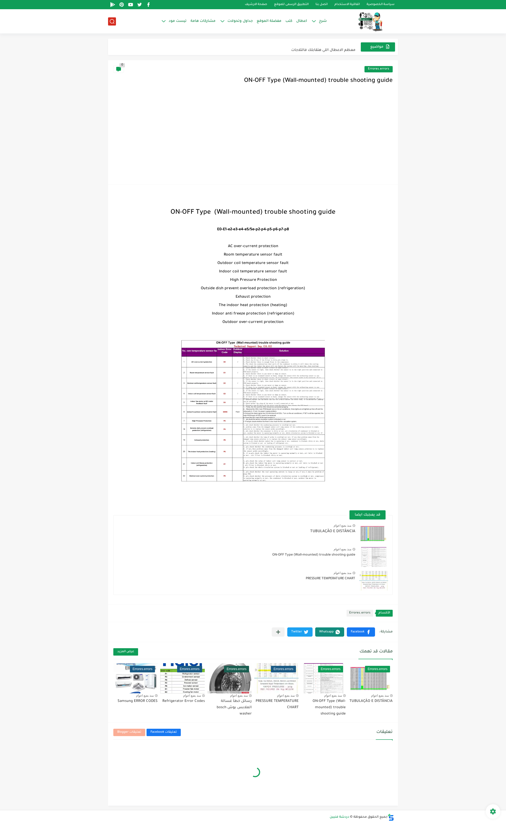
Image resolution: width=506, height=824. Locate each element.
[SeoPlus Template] (391, 817)
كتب (288, 21)
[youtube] (130, 4)
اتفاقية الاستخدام (347, 4)
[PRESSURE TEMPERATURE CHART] (373, 581)
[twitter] (139, 4)
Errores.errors (378, 69)
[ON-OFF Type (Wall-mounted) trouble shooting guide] (373, 557)
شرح (323, 21)
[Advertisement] (253, 140)
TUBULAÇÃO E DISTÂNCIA (332, 532)
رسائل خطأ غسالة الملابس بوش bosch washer (234, 707)
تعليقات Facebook (163, 732)
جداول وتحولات (240, 21)
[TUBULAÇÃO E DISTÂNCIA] (373, 533)
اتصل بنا (321, 4)
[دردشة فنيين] (365, 21)
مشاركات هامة (203, 21)
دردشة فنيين (339, 817)
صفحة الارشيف (256, 4)
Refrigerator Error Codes (183, 701)
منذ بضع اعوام (342, 525)
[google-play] (112, 4)
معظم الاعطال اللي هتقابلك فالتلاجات (323, 47)
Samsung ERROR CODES (138, 701)
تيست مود (178, 21)
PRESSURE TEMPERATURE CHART (330, 579)
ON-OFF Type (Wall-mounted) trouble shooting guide (313, 555)
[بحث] (112, 21)
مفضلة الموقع (269, 21)
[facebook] (148, 4)
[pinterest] (121, 4)
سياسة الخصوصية (381, 4)
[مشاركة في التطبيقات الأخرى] (278, 632)
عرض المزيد (125, 651)
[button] (361, 632)
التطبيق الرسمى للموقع (291, 4)
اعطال (301, 21)
